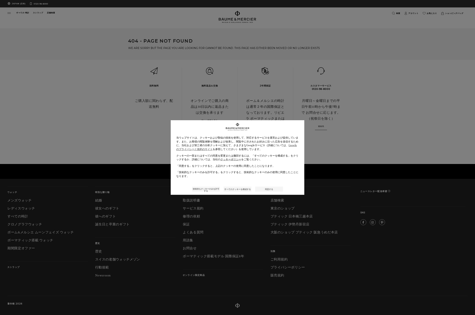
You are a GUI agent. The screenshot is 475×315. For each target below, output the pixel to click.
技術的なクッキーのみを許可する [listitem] (206, 189)
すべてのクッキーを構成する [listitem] (237, 189)
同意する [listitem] (269, 189)
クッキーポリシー (230, 159)
